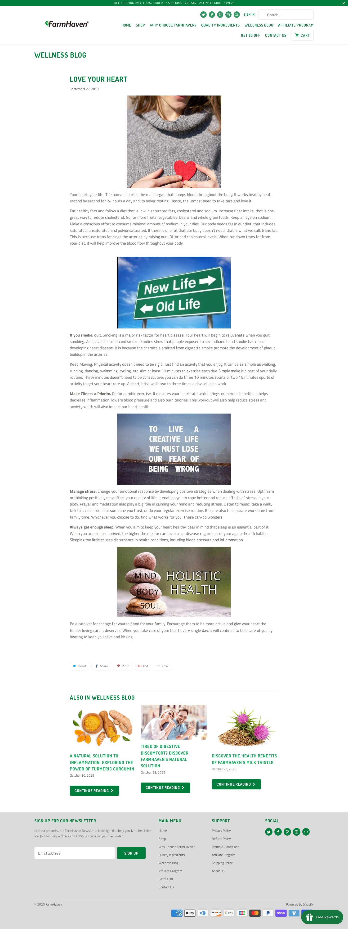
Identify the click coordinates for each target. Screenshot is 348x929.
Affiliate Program (296, 25)
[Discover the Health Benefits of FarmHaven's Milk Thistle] (245, 727)
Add (145, 666)
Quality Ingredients (220, 25)
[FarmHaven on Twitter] (203, 14)
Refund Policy (221, 838)
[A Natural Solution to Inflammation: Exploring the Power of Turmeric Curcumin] (103, 727)
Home (126, 25)
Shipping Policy (222, 862)
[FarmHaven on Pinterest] (220, 14)
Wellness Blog (259, 25)
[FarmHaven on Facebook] (212, 14)
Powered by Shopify (300, 904)
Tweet (82, 666)
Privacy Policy (221, 830)
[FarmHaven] (66, 25)
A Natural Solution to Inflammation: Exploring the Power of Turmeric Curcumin (102, 762)
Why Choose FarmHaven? (173, 25)
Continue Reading (92, 790)
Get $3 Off (250, 35)
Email (165, 666)
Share (104, 666)
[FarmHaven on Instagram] (228, 14)
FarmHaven (53, 904)
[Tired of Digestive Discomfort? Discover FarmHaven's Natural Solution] (174, 722)
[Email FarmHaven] (237, 14)
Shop (140, 25)
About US (218, 870)
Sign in (249, 14)
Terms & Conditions (225, 846)
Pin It (125, 666)
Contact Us (275, 35)
